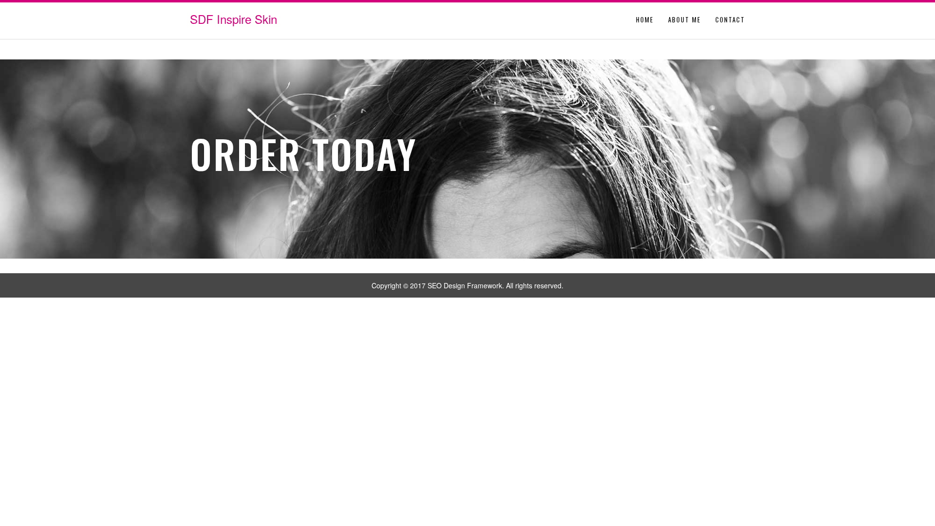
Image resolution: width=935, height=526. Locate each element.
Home (645, 19)
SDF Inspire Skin (233, 18)
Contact (730, 19)
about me (684, 19)
